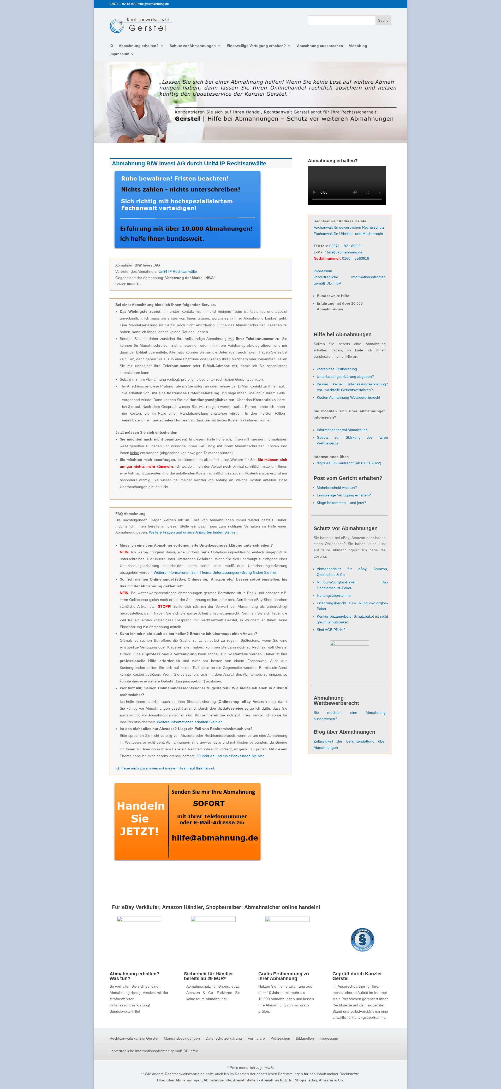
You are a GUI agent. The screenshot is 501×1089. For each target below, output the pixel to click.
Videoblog (358, 46)
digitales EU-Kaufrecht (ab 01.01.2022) (349, 463)
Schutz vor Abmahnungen (193, 46)
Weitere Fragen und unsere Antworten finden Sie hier (193, 532)
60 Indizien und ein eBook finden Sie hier (230, 756)
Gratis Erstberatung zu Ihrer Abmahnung (283, 976)
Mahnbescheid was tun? (337, 487)
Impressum (119, 54)
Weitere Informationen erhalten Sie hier (189, 722)
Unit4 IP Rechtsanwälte (178, 271)
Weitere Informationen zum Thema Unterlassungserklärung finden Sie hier (215, 572)
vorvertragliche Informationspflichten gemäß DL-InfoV (154, 1051)
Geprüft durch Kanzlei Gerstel (356, 976)
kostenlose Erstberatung (337, 369)
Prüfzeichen (280, 1038)
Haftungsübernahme (334, 595)
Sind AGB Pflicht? (331, 630)
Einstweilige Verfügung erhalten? (256, 46)
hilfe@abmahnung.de (344, 252)
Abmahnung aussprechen (320, 46)
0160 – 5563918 (355, 258)
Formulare (256, 1038)
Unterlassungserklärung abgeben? (345, 376)
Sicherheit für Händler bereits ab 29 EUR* (208, 976)
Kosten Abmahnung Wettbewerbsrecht (348, 397)
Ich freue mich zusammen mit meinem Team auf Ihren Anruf (164, 768)
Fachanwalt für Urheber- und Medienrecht (348, 233)
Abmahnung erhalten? (139, 46)
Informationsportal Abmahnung (342, 430)
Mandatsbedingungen (182, 1038)
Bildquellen (305, 1038)
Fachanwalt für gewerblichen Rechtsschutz (349, 227)
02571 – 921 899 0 (345, 246)
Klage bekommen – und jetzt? (341, 503)
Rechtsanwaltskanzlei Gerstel (134, 1038)
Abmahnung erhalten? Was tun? (134, 976)
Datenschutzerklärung (224, 1038)
